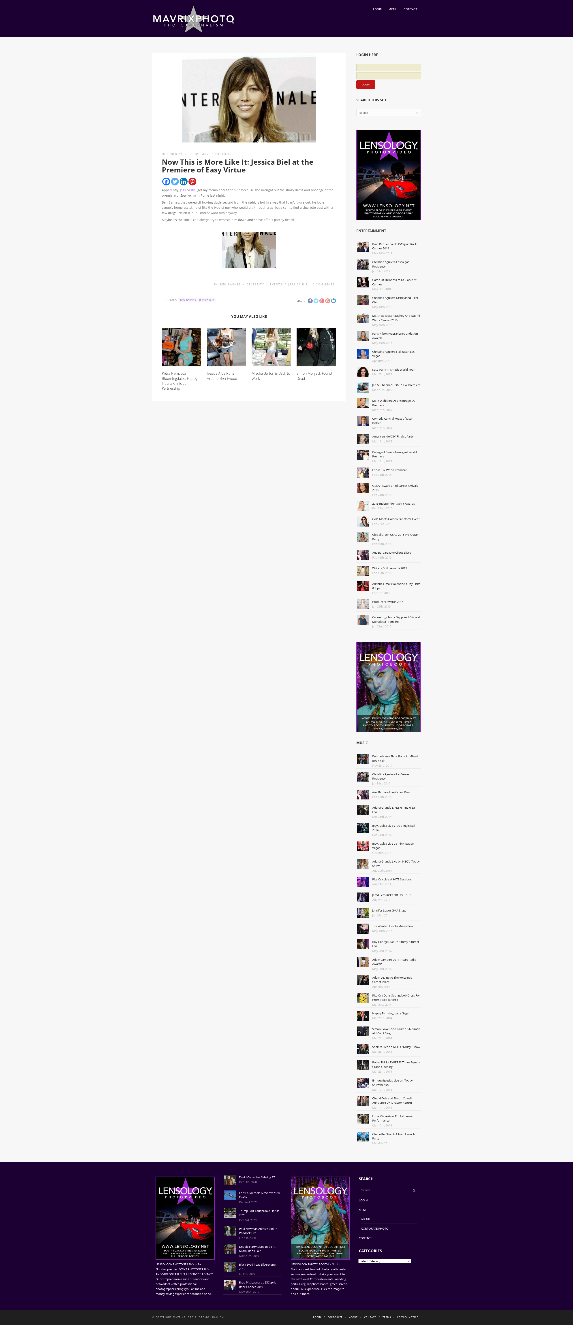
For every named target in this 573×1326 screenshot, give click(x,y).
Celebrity (255, 284)
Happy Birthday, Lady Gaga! (390, 1013)
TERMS (387, 1317)
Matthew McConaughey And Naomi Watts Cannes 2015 (396, 318)
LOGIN (377, 9)
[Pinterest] (192, 181)
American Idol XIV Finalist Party (393, 436)
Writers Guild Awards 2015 (389, 568)
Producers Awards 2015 (387, 602)
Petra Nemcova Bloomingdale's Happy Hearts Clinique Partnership (179, 381)
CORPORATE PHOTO (374, 1228)
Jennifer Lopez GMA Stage (389, 910)
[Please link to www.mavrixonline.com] (249, 250)
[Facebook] (166, 181)
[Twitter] (175, 181)
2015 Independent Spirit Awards (393, 504)
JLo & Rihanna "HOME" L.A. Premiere (396, 385)
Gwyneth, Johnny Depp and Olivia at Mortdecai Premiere (396, 619)
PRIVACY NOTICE (407, 1317)
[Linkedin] (184, 181)
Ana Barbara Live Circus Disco (391, 552)
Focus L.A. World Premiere (389, 470)
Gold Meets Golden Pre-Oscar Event (396, 519)
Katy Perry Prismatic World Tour (393, 370)
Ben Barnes (230, 284)
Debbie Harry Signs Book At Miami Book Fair (257, 1249)
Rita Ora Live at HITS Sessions (391, 879)
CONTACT (411, 9)
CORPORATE (335, 1317)
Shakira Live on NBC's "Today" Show (396, 1047)
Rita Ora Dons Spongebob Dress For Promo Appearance (396, 997)
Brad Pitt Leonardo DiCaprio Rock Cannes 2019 (257, 1284)
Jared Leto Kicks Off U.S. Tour (391, 895)
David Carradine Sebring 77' (257, 1177)
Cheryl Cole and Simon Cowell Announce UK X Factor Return (392, 1100)
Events (276, 284)
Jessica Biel (188, 190)
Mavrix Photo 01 (216, 154)
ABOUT (365, 1219)
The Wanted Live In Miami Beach (393, 926)
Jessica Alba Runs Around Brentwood (222, 376)
